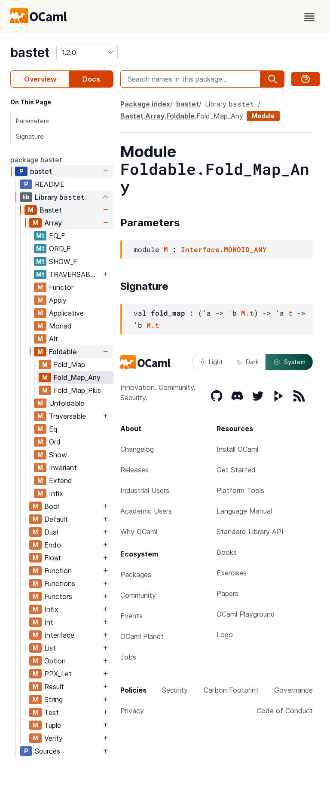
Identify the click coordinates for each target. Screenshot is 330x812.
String (53, 699)
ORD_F (60, 248)
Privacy (132, 710)
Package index (145, 104)
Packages (135, 574)
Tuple (52, 725)
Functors (58, 596)
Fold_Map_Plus (77, 390)
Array (53, 223)
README (49, 184)
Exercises (232, 573)
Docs (91, 79)
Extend (60, 480)
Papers (227, 593)
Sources (47, 751)
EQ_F (57, 235)
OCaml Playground (246, 614)
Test (51, 712)
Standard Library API (250, 531)
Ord (55, 442)
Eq (53, 429)
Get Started (236, 469)
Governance (293, 690)
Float (52, 557)
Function (58, 570)
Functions (59, 583)
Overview (40, 79)
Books (227, 552)
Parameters (32, 121)
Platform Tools (240, 490)
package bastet (36, 159)
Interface (59, 635)
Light (216, 361)
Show (58, 454)
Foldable (63, 351)
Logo (225, 634)
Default (56, 519)
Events (131, 615)
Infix (56, 493)
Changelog (137, 449)
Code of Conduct (285, 710)
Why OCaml (138, 531)
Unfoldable (66, 403)
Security (175, 690)
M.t (247, 312)
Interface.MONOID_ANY (224, 249)
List (50, 648)
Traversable (67, 416)
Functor (61, 287)
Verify (53, 738)
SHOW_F (63, 261)
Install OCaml (237, 449)
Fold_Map (69, 364)
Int (48, 622)
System (295, 361)
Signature (30, 136)
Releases (134, 469)
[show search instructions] (305, 79)
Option (55, 661)
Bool (51, 506)
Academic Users (146, 511)
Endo (52, 545)
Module (263, 115)
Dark (252, 361)
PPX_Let (58, 673)
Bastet (51, 210)
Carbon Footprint (231, 690)
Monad (60, 326)
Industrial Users (144, 490)
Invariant (63, 467)
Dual (51, 532)
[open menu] (309, 17)
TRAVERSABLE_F (75, 274)
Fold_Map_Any (77, 377)
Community (138, 595)
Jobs (128, 657)
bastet (29, 52)
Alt (53, 339)
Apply (58, 300)
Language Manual (244, 511)
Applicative (66, 313)
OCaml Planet (142, 636)
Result (54, 686)
